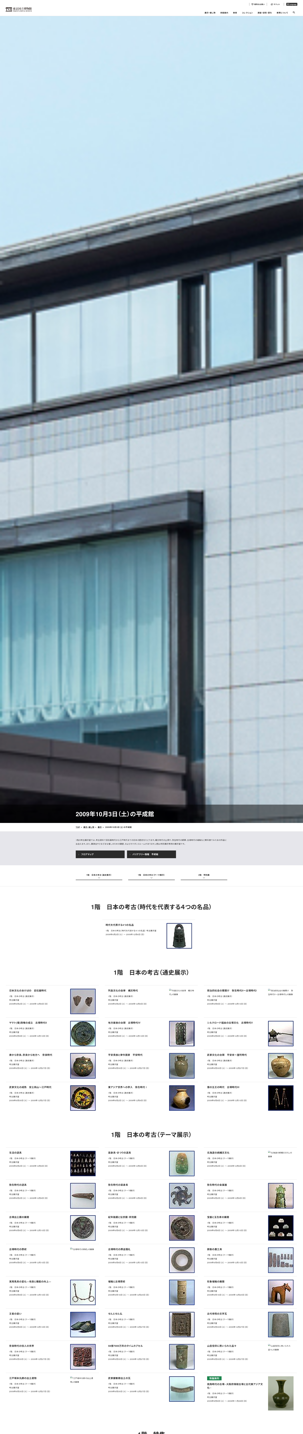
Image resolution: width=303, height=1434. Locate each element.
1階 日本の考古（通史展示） (99, 875)
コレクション (247, 12)
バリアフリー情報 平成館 (145, 854)
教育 (235, 12)
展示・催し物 (210, 12)
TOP (78, 827)
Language (292, 4)
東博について (282, 12)
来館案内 (224, 12)
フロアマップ (87, 854)
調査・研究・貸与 (265, 12)
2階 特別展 (204, 875)
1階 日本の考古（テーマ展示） (151, 875)
